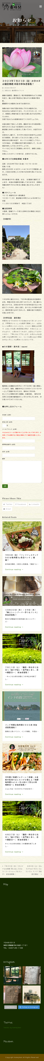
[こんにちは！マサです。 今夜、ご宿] (13, 994)
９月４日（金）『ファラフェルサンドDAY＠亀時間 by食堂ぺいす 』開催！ (22, 557)
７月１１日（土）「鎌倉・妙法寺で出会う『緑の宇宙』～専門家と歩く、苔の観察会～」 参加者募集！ (22, 670)
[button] (40, 6)
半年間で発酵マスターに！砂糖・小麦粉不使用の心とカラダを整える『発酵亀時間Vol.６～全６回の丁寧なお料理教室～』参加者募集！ (22, 781)
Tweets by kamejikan (12, 1028)
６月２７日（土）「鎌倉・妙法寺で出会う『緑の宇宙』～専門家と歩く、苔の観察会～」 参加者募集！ (22, 837)
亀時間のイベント (18, 90)
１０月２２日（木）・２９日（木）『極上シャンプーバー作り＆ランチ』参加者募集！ (22, 612)
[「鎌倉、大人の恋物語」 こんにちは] (32, 975)
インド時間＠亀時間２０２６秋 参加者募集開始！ (21, 726)
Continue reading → (14, 569)
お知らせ (8, 90)
